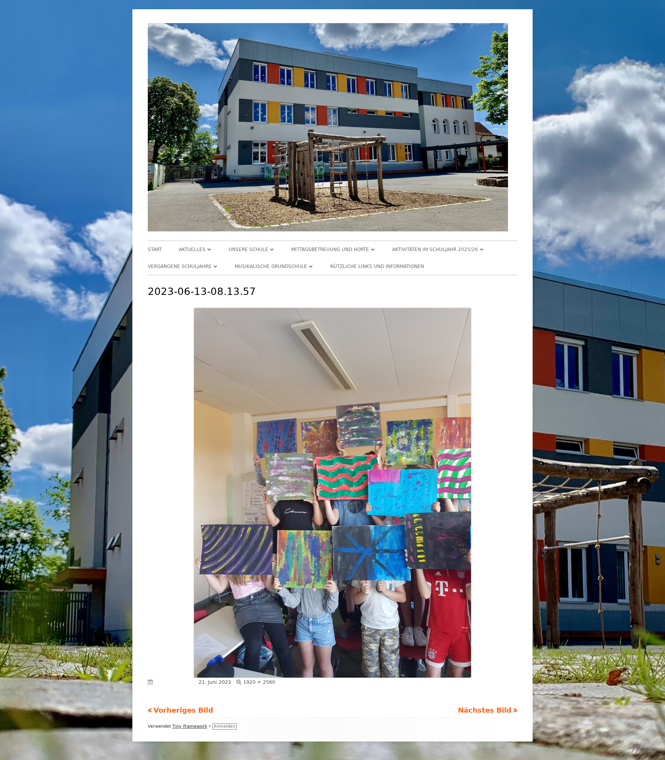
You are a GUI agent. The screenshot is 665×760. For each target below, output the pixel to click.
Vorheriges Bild (183, 710)
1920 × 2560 (259, 682)
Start (155, 249)
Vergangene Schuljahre (180, 266)
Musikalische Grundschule (271, 266)
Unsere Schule (248, 249)
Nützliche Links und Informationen (377, 266)
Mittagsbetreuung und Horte (330, 249)
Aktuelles (192, 249)
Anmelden (225, 726)
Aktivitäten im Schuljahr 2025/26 (435, 249)
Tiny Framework (189, 726)
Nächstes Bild (484, 710)
